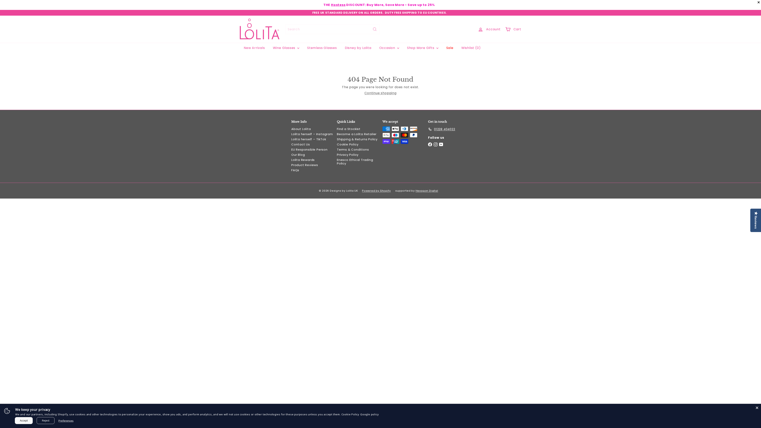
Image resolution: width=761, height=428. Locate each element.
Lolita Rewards (303, 160)
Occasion (387, 48)
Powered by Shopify (376, 191)
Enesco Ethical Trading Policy (355, 161)
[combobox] (332, 29)
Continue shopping (380, 93)
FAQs (295, 170)
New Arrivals (254, 48)
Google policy (369, 414)
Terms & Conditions (353, 149)
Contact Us (300, 144)
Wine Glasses (284, 48)
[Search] (375, 29)
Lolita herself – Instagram (312, 134)
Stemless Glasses (322, 48)
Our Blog (298, 155)
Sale (449, 48)
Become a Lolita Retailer (357, 134)
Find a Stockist (348, 129)
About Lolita (301, 129)
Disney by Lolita (358, 48)
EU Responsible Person (309, 149)
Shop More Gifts (421, 48)
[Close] (757, 408)
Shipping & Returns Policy (357, 139)
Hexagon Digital (427, 191)
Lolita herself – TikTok (308, 139)
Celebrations (371, 5)
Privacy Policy (348, 155)
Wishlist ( (470, 48)
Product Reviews (304, 165)
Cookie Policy (347, 144)
